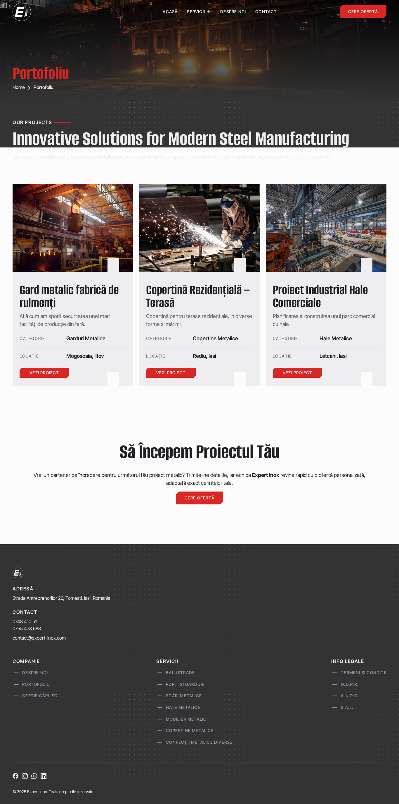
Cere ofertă (363, 11)
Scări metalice (184, 695)
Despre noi (233, 11)
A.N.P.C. (350, 695)
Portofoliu (36, 683)
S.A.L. (347, 707)
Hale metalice (183, 707)
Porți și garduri (185, 683)
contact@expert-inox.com (39, 638)
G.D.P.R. (350, 683)
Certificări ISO (40, 695)
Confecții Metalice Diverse (199, 741)
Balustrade (180, 672)
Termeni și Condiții (363, 672)
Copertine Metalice (190, 730)
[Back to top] (385, 790)
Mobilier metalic (186, 718)
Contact (266, 11)
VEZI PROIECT (44, 372)
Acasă (170, 11)
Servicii (196, 11)
